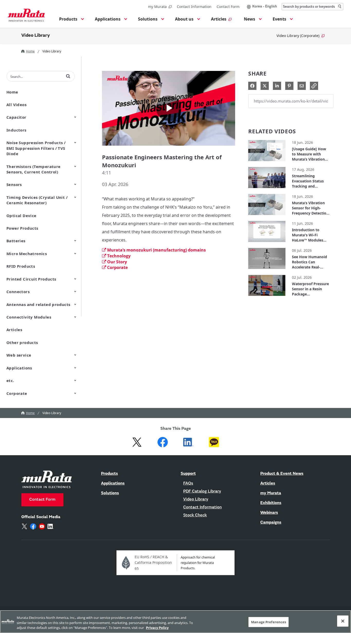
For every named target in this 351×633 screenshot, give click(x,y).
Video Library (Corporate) (297, 35)
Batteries (15, 240)
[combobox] (312, 6)
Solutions (110, 493)
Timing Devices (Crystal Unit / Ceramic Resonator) (37, 200)
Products (109, 474)
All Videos (16, 104)
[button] (71, 20)
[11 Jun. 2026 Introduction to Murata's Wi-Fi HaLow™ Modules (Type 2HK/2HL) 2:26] (266, 243)
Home (30, 51)
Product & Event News (281, 474)
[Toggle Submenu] (75, 117)
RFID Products (20, 266)
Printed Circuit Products (31, 279)
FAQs (188, 483)
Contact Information (194, 6)
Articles (14, 329)
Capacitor (16, 117)
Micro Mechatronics (26, 253)
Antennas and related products (38, 304)
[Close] (342, 621)
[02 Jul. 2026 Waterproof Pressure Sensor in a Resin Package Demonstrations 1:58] (266, 297)
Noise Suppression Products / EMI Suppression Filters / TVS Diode (36, 148)
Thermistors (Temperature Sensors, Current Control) (33, 169)
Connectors (18, 291)
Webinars (269, 513)
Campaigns (270, 522)
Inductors (16, 130)
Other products (22, 342)
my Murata (157, 6)
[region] (175, 621)
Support (188, 474)
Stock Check (195, 515)
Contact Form (228, 6)
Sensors (14, 184)
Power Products (22, 228)
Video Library (35, 35)
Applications (19, 367)
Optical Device (21, 215)
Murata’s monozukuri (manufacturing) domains (156, 250)
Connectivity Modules (28, 317)
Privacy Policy (157, 627)
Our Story (117, 262)
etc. (10, 380)
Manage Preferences (268, 621)
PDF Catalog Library (202, 491)
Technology (119, 256)
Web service (18, 355)
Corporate (16, 393)
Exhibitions (270, 503)
